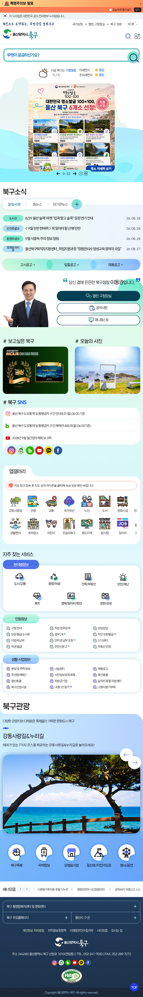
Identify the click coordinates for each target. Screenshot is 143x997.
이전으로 (58, 173)
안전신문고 (61, 646)
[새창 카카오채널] (49, 450)
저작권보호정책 (57, 930)
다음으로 (74, 173)
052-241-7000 (92, 954)
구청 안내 (16, 628)
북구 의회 (116, 24)
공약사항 (101, 308)
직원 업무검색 (62, 628)
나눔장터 (60, 669)
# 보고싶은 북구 (18, 341)
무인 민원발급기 (107, 634)
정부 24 (59, 634)
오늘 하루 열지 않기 (121, 10)
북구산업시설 (18, 687)
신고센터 (103, 640)
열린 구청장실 (96, 24)
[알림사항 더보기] (77, 204)
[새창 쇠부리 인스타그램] (21, 450)
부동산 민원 (104, 646)
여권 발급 (16, 646)
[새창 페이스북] (58, 450)
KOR (131, 24)
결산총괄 (16, 681)
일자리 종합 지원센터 (109, 681)
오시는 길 (116, 930)
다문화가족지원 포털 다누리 (53, 889)
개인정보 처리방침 (33, 930)
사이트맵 (102, 930)
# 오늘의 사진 (88, 341)
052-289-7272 (121, 954)
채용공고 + (115, 265)
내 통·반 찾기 (62, 687)
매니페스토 (101, 320)
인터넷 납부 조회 (64, 640)
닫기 (137, 9)
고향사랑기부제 (106, 687)
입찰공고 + (71, 265)
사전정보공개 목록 (65, 675)
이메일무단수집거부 (81, 930)
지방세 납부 (17, 640)
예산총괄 (103, 675)
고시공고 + (27, 265)
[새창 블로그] (30, 450)
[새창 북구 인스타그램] (11, 450)
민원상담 (103, 628)
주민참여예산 (18, 675)
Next (140, 4)
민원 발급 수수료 (20, 634)
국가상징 (77, 24)
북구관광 (16, 706)
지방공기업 (61, 681)
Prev (2, 4)
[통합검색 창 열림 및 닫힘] (128, 35)
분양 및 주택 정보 (20, 669)
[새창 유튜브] (39, 450)
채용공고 (103, 669)
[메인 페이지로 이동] (20, 31)
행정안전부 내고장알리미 (91, 889)
